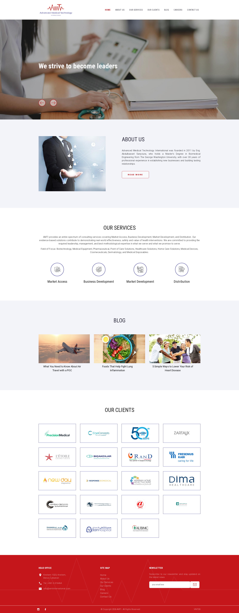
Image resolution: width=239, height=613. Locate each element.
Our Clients (153, 10)
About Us (120, 10)
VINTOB (197, 609)
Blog (166, 10)
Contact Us (193, 10)
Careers (178, 10)
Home (108, 10)
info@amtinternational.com (56, 588)
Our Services (136, 10)
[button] (42, 102)
